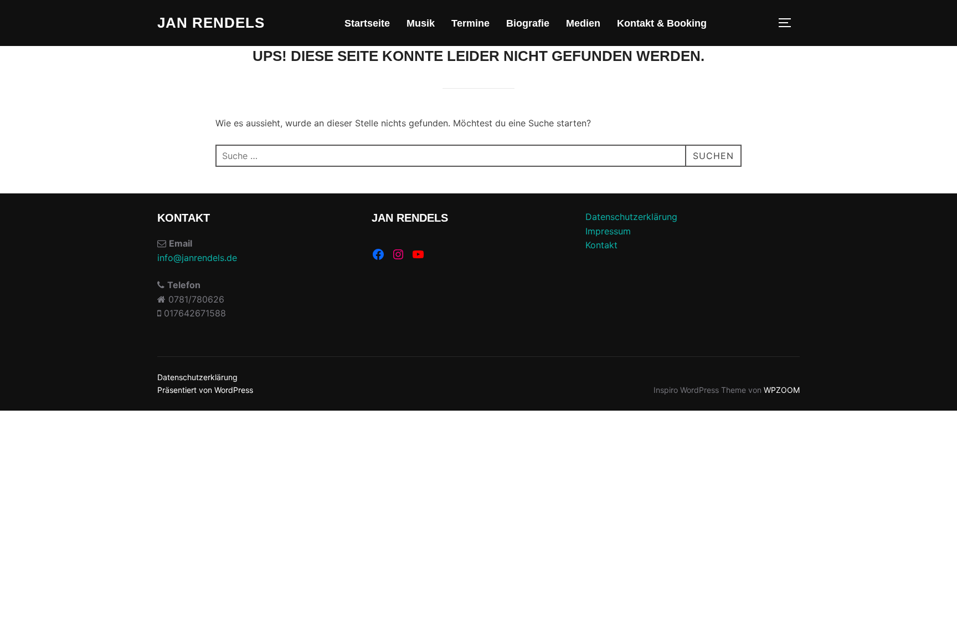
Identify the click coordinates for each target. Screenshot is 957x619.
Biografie (527, 23)
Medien (583, 23)
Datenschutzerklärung (631, 216)
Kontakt (601, 244)
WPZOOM (782, 390)
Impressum (608, 231)
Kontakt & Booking (662, 23)
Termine (470, 23)
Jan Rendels (211, 22)
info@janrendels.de (197, 257)
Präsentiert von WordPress (205, 390)
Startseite (367, 23)
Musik (421, 23)
